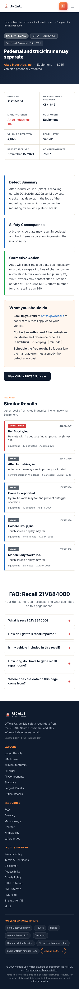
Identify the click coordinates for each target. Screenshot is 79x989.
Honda (53, 927)
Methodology (13, 821)
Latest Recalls (13, 753)
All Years (10, 770)
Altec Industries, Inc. (42, 22)
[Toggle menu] (72, 6)
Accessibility (12, 871)
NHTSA (69, 966)
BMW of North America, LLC (22, 950)
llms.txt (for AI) (14, 900)
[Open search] (63, 6)
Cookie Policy (13, 877)
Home (7, 22)
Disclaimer (11, 865)
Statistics (10, 782)
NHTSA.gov (12, 832)
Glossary (10, 815)
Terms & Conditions (17, 860)
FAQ (7, 809)
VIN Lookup (12, 759)
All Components (14, 776)
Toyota (40, 927)
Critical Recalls (14, 793)
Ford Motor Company (18, 927)
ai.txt (8, 906)
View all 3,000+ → (53, 950)
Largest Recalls (14, 788)
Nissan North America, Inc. (53, 943)
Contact (10, 827)
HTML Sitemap (14, 883)
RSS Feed (11, 894)
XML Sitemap (13, 889)
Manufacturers (21, 22)
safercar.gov (12, 838)
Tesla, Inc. (40, 935)
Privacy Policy (13, 854)
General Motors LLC (18, 935)
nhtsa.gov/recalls (52, 316)
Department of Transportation (41, 970)
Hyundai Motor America (19, 943)
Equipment (62, 22)
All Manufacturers (15, 765)
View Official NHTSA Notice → (27, 376)
